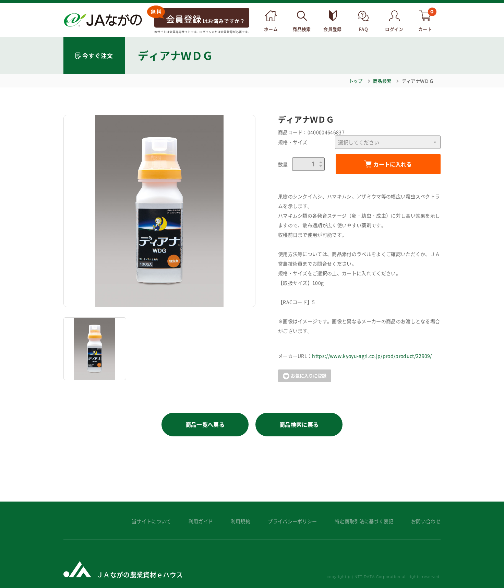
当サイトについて (151, 521)
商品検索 (382, 81)
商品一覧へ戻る (205, 424)
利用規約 (240, 521)
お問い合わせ (426, 521)
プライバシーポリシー (292, 521)
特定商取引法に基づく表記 (364, 521)
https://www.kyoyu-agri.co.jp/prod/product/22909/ (372, 355)
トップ (356, 81)
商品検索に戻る (299, 424)
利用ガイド (201, 521)
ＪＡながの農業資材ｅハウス (140, 574)
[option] (159, 211)
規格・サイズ (293, 142)
